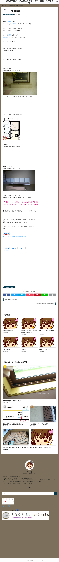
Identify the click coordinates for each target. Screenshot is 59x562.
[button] (57, 2)
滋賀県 (10, 21)
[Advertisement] (29, 269)
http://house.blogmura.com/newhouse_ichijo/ (15, 236)
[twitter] (29, 487)
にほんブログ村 (7, 251)
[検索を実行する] (55, 493)
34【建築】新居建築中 (9, 14)
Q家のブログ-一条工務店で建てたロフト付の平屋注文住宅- (29, 2)
